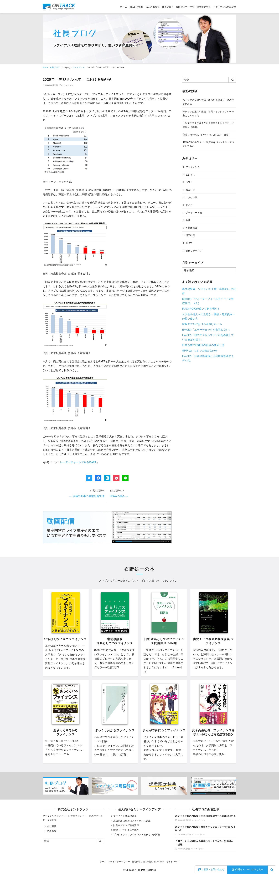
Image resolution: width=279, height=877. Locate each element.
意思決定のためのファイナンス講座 (131, 820)
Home (45, 67)
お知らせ (190, 189)
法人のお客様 (153, 6)
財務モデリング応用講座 (126, 829)
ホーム (123, 6)
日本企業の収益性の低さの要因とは (203, 345)
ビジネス (190, 174)
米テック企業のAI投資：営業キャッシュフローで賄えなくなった (205, 828)
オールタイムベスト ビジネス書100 (137, 580)
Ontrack (129, 869)
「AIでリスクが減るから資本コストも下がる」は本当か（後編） (204, 842)
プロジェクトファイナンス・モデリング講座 (136, 834)
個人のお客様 (136, 6)
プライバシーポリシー (119, 861)
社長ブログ (168, 6)
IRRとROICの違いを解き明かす (201, 308)
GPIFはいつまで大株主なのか (199, 350)
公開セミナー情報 (185, 6)
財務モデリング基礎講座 (126, 825)
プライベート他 (194, 212)
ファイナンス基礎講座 (125, 815)
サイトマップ (172, 861)
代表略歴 (51, 830)
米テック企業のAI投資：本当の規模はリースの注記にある (205, 815)
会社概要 (51, 826)
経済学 (189, 242)
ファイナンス (78, 67)
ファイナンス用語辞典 (224, 6)
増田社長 (190, 235)
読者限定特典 (204, 6)
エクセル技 (191, 197)
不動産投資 (191, 227)
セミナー (190, 204)
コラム (189, 182)
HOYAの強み (119, 496)
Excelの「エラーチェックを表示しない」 (206, 329)
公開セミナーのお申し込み (249, 869)
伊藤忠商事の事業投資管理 (86, 496)
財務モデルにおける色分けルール (202, 324)
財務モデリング (194, 250)
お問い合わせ (213, 869)
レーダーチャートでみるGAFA (78, 462)
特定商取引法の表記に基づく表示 (148, 861)
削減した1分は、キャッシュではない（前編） (207, 134)
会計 (188, 220)
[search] (232, 80)
